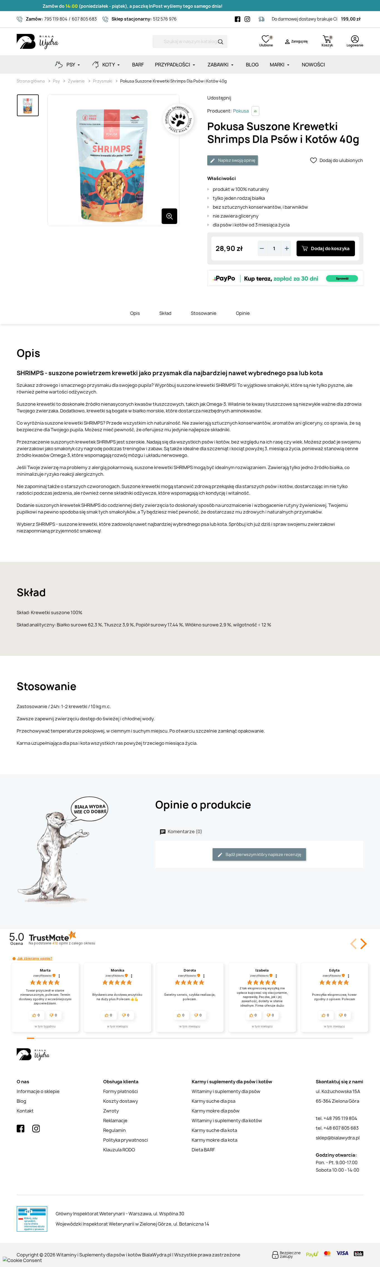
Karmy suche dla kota (214, 1130)
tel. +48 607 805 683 (337, 1128)
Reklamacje (115, 1120)
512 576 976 (165, 19)
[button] (362, 943)
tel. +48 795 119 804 (336, 1118)
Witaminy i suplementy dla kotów (227, 1120)
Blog (21, 1101)
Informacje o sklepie (38, 1091)
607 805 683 (84, 19)
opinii (73, 943)
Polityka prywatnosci (125, 1140)
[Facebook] (237, 19)
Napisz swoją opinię (236, 160)
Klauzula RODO (119, 1150)
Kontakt (25, 1111)
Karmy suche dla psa (213, 1101)
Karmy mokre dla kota (214, 1140)
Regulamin (114, 1130)
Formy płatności (120, 1091)
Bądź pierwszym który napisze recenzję (263, 854)
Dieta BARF (203, 1150)
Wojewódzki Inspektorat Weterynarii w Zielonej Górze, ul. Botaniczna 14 (132, 1224)
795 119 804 (55, 19)
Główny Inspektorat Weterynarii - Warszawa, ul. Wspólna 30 (120, 1214)
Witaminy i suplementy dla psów (226, 1091)
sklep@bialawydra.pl (338, 1138)
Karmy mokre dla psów (216, 1111)
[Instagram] (247, 19)
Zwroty (111, 1111)
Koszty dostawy (120, 1101)
